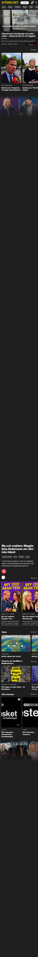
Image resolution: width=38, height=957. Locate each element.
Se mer (31, 44)
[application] (19, 20)
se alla (33, 50)
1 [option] (3, 577)
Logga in (24, 3)
